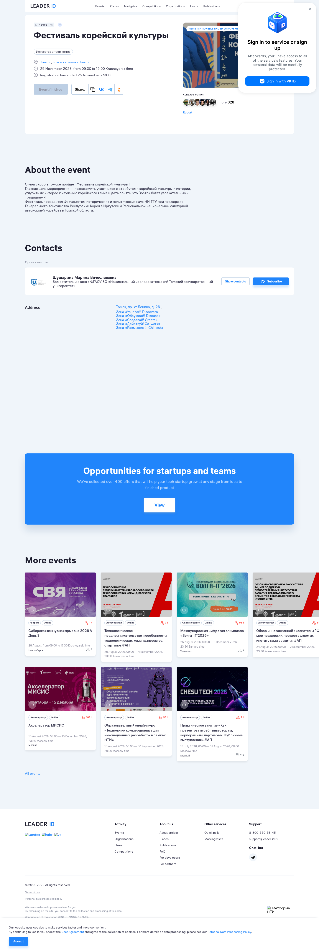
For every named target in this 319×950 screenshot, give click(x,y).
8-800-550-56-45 (262, 833)
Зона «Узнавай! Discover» (137, 312)
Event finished (50, 89)
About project (169, 833)
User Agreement (72, 932)
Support (255, 824)
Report (187, 112)
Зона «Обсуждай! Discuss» (138, 316)
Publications (211, 6)
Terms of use (32, 892)
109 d (89, 717)
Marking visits (213, 839)
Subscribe (274, 281)
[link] (60, 614)
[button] (137, 824)
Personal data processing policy (43, 898)
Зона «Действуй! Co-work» (138, 324)
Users (194, 6)
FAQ (162, 851)
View (159, 505)
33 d (165, 717)
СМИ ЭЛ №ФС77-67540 (73, 917)
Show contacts (235, 281)
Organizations (175, 6)
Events (100, 6)
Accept (18, 941)
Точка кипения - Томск (70, 62)
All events (32, 773)
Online (47, 622)
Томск (45, 62)
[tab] (137, 824)
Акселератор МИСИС (46, 725)
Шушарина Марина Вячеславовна (85, 277)
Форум (34, 622)
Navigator (130, 6)
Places (114, 6)
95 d (241, 622)
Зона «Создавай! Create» (137, 320)
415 (242, 754)
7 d (166, 622)
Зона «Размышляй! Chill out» (139, 328)
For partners (168, 864)
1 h (90, 622)
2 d (242, 717)
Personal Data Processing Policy (229, 932)
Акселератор (114, 622)
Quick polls (211, 833)
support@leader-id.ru (263, 839)
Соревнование (191, 622)
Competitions (151, 6)
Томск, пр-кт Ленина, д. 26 (138, 307)
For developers (170, 858)
